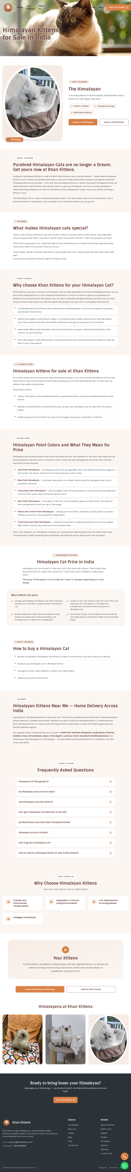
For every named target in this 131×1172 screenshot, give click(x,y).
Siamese (104, 1149)
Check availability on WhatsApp (40, 989)
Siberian (104, 1145)
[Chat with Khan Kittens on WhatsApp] (124, 1165)
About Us (42, 7)
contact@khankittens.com (20, 1142)
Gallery (82, 7)
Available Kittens (53, 7)
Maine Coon (106, 1129)
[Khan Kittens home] (8, 7)
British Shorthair (108, 1125)
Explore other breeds (91, 989)
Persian (104, 1137)
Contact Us (73, 1145)
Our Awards (31, 7)
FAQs (92, 7)
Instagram (69, 7)
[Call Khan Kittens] (124, 1156)
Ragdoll (104, 1133)
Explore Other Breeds (114, 122)
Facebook (113, 1167)
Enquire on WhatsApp (83, 122)
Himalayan (105, 1141)
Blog (101, 7)
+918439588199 (19, 1146)
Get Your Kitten (117, 7)
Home (20, 7)
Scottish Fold (106, 1153)
